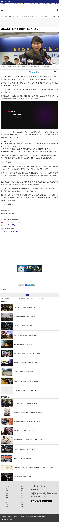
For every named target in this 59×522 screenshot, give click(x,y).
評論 (46, 16)
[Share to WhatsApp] (36, 72)
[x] (41, 486)
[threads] (38, 486)
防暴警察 (14, 298)
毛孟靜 (38, 298)
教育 (22, 500)
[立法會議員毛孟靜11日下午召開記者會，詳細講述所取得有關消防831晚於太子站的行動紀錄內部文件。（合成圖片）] (29, 48)
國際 (29, 16)
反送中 (32, 298)
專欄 (42, 16)
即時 (14, 16)
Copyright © (28, 516)
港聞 (21, 16)
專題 (7, 504)
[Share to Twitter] (32, 72)
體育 (22, 497)
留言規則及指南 (2, 291)
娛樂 (22, 502)
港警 (43, 298)
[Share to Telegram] (34, 72)
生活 (50, 16)
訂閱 (36, 295)
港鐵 (28, 298)
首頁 (2, 16)
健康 (54, 16)
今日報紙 (7, 486)
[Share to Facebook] (30, 72)
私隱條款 (22, 516)
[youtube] (44, 486)
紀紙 (22, 495)
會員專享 (8, 16)
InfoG (37, 16)
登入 (27, 295)
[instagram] (32, 486)
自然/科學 (22, 493)
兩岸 (25, 16)
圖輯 (22, 504)
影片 (7, 488)
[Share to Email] (38, 72)
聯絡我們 (10, 516)
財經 (33, 16)
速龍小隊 (7, 298)
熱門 (17, 16)
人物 (7, 509)
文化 (58, 16)
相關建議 (4, 516)
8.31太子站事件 (21, 298)
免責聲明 (16, 516)
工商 (22, 506)
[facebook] (35, 486)
